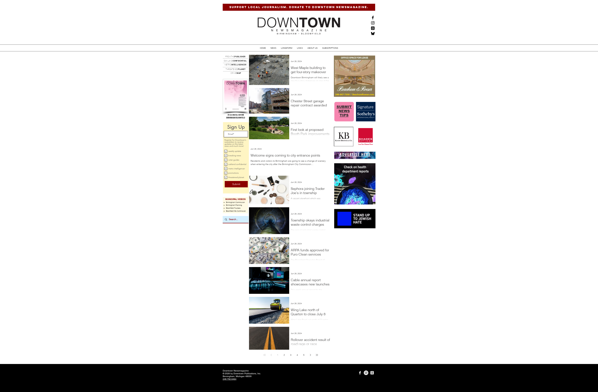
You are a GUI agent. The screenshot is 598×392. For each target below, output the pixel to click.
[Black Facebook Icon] (372, 17)
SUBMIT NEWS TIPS (344, 111)
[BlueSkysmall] (372, 33)
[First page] (264, 355)
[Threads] (372, 28)
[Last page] (317, 355)
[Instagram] (372, 23)
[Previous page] (271, 355)
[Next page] (310, 355)
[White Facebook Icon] (360, 373)
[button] (273, 48)
